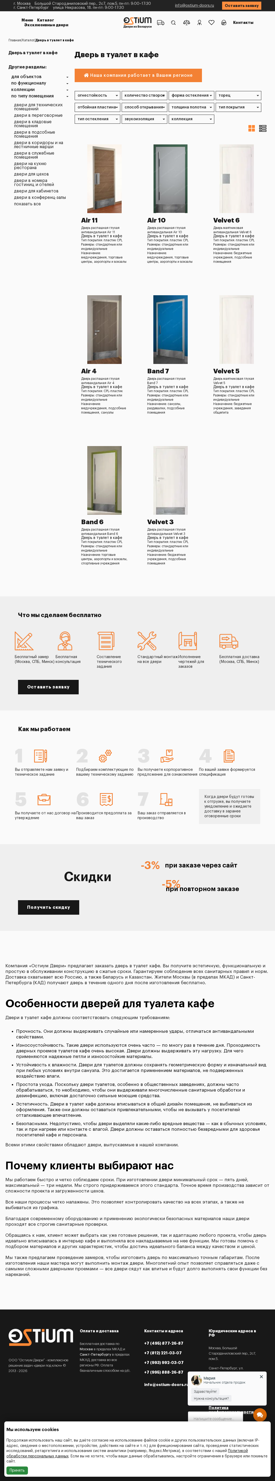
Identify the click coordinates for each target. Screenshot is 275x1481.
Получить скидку (48, 907)
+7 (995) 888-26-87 (163, 1372)
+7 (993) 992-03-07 (164, 1363)
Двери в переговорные (38, 116)
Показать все (27, 204)
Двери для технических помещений (38, 107)
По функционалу (28, 83)
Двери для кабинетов (36, 191)
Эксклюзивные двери (46, 25)
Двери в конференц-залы (40, 198)
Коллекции (23, 90)
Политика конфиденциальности (231, 1410)
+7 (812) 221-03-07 (163, 1353)
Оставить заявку (242, 6)
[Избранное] (211, 22)
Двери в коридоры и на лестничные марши (38, 145)
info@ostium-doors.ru (194, 6)
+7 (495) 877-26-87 (163, 1343)
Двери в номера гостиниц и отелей (34, 183)
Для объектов (26, 77)
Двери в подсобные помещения (34, 134)
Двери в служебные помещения (34, 155)
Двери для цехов (31, 174)
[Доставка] (160, 23)
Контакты (243, 22)
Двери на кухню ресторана (30, 166)
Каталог (45, 20)
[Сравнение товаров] (187, 22)
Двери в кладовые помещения (33, 124)
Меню (27, 20)
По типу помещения (32, 96)
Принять (17, 1470)
